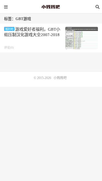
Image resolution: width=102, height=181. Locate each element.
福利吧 (9, 29)
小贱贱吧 (51, 6)
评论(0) (9, 47)
